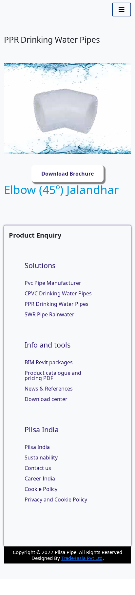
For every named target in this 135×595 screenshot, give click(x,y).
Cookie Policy (41, 489)
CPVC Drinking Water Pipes (58, 293)
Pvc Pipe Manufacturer (53, 283)
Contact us (38, 468)
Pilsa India (37, 447)
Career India (40, 478)
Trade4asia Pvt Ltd (82, 558)
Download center (46, 399)
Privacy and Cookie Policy (56, 499)
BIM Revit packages (49, 362)
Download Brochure (67, 173)
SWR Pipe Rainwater (49, 314)
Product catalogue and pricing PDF (53, 375)
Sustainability (41, 457)
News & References (49, 388)
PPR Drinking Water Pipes (56, 304)
